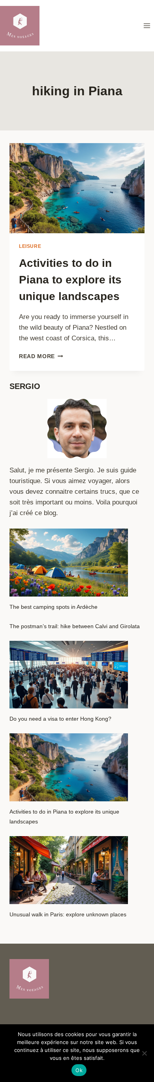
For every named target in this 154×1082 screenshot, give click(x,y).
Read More (41, 356)
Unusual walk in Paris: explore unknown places (67, 914)
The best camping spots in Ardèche (53, 607)
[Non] (144, 1053)
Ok (79, 1070)
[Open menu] (146, 25)
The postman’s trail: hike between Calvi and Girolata (74, 626)
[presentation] (77, 188)
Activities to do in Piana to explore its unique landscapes (70, 279)
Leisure (30, 246)
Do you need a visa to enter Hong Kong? (60, 719)
